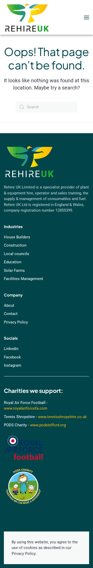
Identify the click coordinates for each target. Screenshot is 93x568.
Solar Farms (14, 270)
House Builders (17, 237)
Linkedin (11, 348)
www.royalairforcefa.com (25, 408)
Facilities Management (23, 278)
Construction (15, 245)
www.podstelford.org (48, 425)
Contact (11, 313)
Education (12, 262)
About (9, 305)
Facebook (12, 357)
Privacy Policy (16, 322)
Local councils (16, 253)
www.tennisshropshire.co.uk (62, 416)
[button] (86, 17)
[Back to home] (27, 17)
